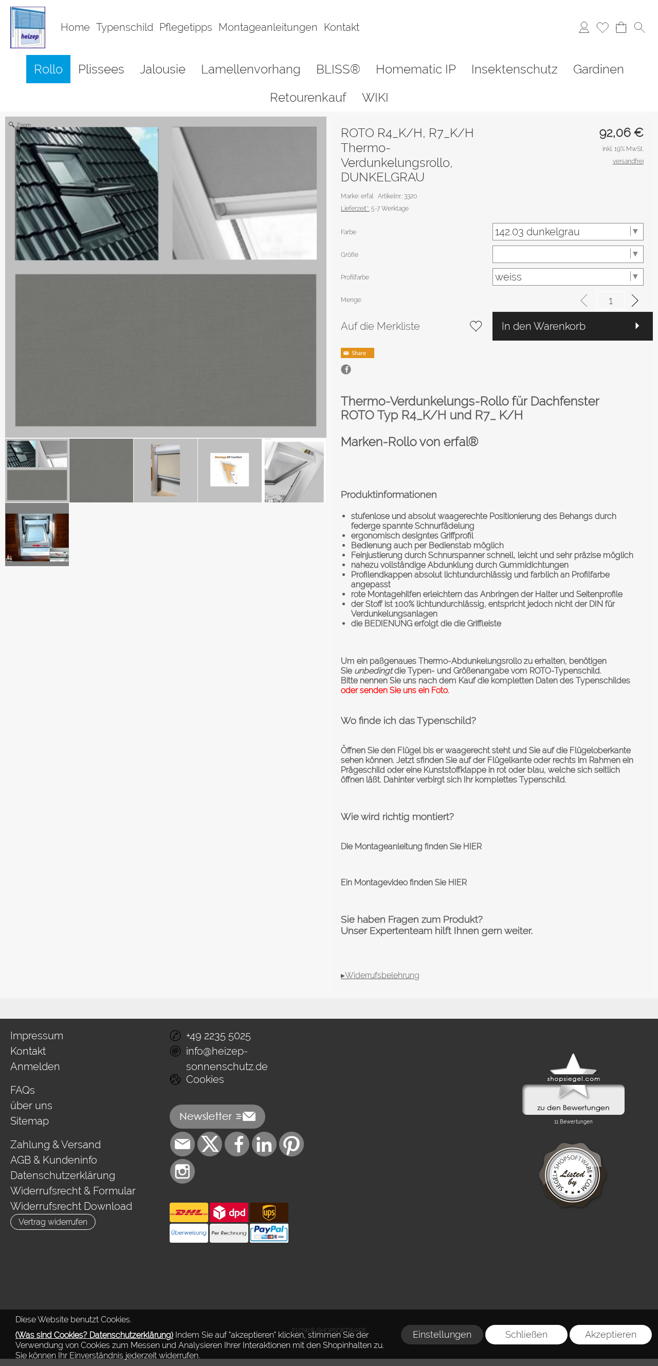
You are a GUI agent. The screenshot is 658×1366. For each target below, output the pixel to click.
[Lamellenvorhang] (250, 69)
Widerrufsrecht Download (71, 1206)
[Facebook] (237, 1144)
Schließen (526, 1334)
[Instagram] (182, 1171)
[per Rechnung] (229, 1233)
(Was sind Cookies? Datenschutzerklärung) (94, 1335)
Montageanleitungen (268, 28)
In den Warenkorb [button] (544, 326)
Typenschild (124, 28)
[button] (639, 27)
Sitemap (29, 1121)
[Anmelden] (584, 27)
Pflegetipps (185, 28)
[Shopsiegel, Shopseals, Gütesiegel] (573, 1056)
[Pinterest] (291, 1144)
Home (75, 28)
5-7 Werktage (375, 208)
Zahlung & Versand (55, 1144)
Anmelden (35, 1066)
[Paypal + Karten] (269, 1233)
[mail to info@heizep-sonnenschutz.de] (182, 1144)
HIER (471, 846)
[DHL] (189, 1212)
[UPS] (269, 1212)
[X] (210, 1144)
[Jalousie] (162, 69)
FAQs (22, 1090)
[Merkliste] (602, 27)
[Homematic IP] (416, 69)
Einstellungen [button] (442, 1334)
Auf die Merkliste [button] (380, 326)
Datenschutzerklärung (62, 1175)
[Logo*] (27, 11)
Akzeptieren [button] (610, 1334)
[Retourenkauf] (308, 97)
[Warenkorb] (621, 27)
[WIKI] (375, 97)
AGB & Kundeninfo (53, 1160)
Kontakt (341, 28)
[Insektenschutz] (514, 69)
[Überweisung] (189, 1233)
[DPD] (229, 1212)
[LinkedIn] (264, 1144)
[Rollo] (48, 69)
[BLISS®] (338, 69)
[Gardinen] (598, 69)
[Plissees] (101, 69)
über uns (31, 1105)
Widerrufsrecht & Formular (73, 1191)
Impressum (36, 1036)
